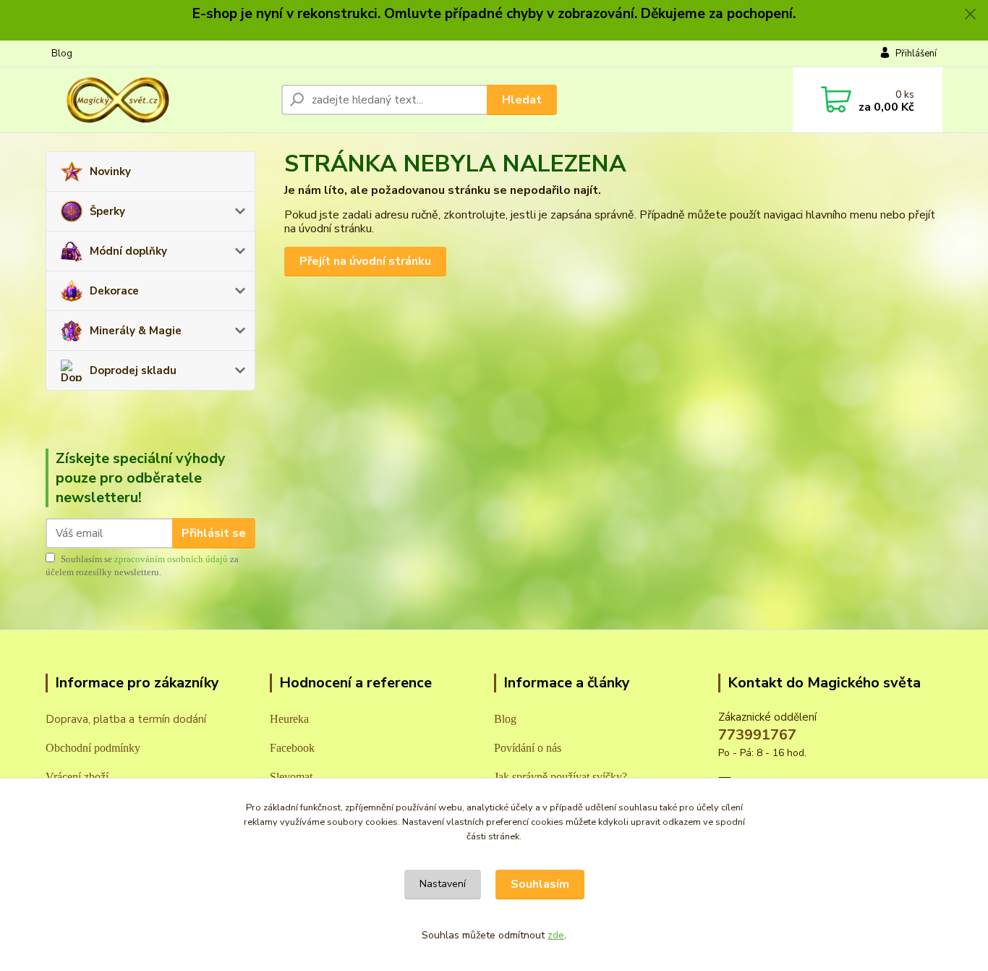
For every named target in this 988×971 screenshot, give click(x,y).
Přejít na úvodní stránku (365, 261)
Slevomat (291, 777)
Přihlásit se (214, 533)
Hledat (522, 100)
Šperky (107, 211)
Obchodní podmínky (93, 748)
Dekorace (114, 291)
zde (556, 935)
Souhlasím (540, 884)
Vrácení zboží (77, 777)
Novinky (110, 171)
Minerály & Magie (136, 330)
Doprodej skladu (133, 370)
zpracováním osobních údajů (171, 559)
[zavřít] (969, 14)
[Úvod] (158, 100)
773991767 (757, 735)
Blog (61, 53)
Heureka (289, 719)
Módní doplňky (128, 251)
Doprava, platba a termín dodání (126, 719)
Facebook (292, 748)
